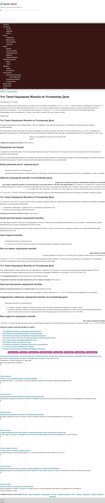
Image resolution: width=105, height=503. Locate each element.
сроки (52, 358)
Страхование (10, 37)
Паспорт (8, 29)
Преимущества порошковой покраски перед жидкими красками (22, 396)
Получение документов (13, 79)
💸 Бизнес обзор (8, 4)
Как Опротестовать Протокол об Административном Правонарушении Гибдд (29, 338)
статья (56, 358)
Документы (6, 26)
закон (2, 356)
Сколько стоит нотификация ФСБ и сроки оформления (18, 378)
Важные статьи (10, 40)
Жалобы (8, 33)
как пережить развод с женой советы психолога (49, 356)
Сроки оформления (14, 77)
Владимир (52, 496)
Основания (9, 44)
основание (30, 358)
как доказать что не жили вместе (21, 356)
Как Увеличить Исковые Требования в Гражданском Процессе (24, 335)
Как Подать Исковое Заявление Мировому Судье (20, 340)
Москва (24, 494)
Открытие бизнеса (11, 50)
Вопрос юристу (7, 83)
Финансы (8, 48)
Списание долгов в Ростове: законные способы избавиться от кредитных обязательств (30, 468)
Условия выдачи (11, 81)
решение (42, 358)
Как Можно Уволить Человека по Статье (17, 342)
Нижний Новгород (64, 494)
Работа (8, 61)
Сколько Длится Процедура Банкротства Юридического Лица (24, 349)
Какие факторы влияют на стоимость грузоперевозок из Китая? (22, 414)
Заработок (9, 55)
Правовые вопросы (12, 57)
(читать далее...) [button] (17, 143)
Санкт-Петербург (34, 494)
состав (47, 358)
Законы (5, 35)
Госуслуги (6, 24)
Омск (73, 494)
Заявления (9, 31)
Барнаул (101, 494)
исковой (7, 356)
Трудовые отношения (9, 59)
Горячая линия (7, 85)
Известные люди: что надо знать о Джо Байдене (16, 486)
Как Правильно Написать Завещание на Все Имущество (22, 331)
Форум (5, 88)
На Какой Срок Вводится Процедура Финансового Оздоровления (25, 344)
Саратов (94, 494)
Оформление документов (13, 75)
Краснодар (86, 494)
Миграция (6, 66)
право (36, 358)
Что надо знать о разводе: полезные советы (15, 450)
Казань (54, 494)
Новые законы (7, 72)
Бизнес (5, 46)
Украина (8, 68)
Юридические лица (11, 53)
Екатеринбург (46, 494)
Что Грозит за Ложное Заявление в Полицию (18, 346)
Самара (78, 494)
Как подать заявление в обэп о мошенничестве (83, 356)
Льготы (8, 64)
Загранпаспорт (10, 70)
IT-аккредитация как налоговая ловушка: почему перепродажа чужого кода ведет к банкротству (33, 432)
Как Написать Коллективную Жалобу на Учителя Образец (22, 333)
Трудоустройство (11, 42)
